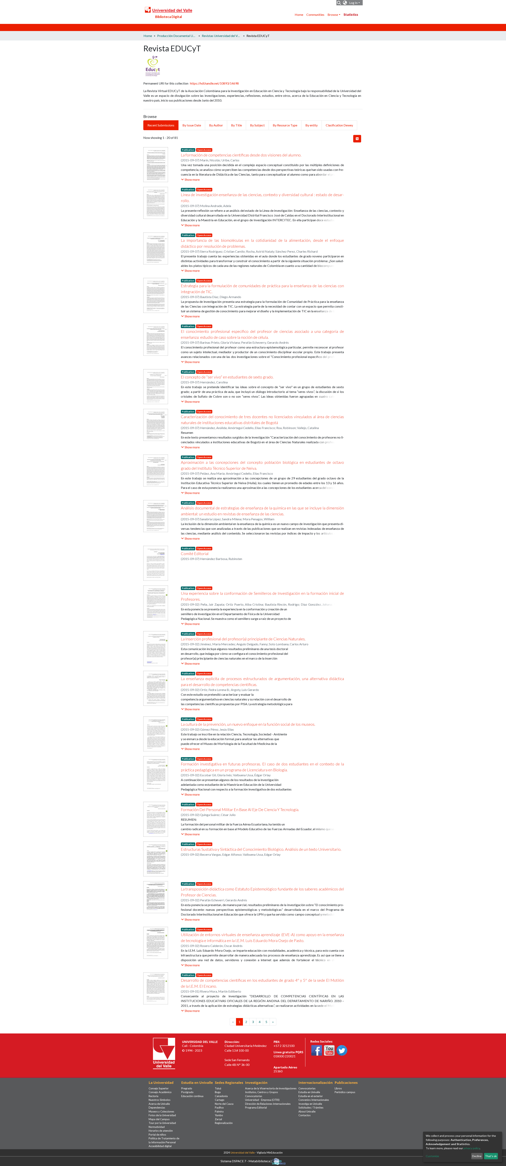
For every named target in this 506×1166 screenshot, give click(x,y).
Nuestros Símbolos (159, 1099)
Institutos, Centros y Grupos (261, 1092)
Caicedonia (221, 1096)
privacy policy (472, 1148)
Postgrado (187, 1092)
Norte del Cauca (224, 1103)
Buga (218, 1092)
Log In (353, 3)
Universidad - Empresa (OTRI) (262, 1099)
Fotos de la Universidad (162, 1115)
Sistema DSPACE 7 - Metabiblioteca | (246, 1161)
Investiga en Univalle (310, 1103)
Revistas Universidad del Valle (221, 36)
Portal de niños (157, 1134)
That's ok (491, 1156)
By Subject (257, 125)
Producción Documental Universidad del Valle (177, 36)
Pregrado (186, 1088)
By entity (311, 125)
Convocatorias (253, 1096)
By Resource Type (285, 125)
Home (299, 14)
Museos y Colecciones (161, 1111)
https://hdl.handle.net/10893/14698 (214, 83)
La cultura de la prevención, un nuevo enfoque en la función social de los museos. (248, 724)
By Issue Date (191, 125)
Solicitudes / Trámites (310, 1107)
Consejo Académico (160, 1092)
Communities (315, 14)
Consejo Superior (159, 1088)
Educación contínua (192, 1096)
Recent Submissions (160, 125)
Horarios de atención (161, 1130)
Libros (338, 1088)
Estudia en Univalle (309, 1092)
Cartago (219, 1099)
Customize (432, 1156)
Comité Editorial (195, 553)
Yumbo (219, 1115)
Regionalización (224, 1123)
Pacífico (219, 1107)
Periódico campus (345, 1092)
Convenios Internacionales (313, 1099)
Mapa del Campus (159, 1119)
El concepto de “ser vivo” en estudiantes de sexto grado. (227, 377)
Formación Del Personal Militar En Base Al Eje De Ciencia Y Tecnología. (240, 809)
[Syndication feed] (357, 138)
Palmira (219, 1111)
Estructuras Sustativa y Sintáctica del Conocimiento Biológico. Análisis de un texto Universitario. (261, 849)
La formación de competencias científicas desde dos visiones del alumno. (241, 154)
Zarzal (218, 1119)
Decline (476, 1156)
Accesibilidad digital (160, 1146)
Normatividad (157, 1126)
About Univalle (306, 1111)
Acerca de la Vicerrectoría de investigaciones (270, 1088)
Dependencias (157, 1107)
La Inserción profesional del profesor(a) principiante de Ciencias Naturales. (243, 638)
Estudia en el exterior (310, 1096)
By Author (216, 125)
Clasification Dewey (339, 125)
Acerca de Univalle (159, 1103)
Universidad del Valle (242, 1152)
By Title (236, 125)
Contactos (304, 1115)
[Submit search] (339, 2)
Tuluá (218, 1088)
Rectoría (153, 1096)
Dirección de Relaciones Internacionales (268, 1103)
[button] (345, 2)
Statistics (351, 14)
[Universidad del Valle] (164, 1053)
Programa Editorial (256, 1107)
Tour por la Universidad (162, 1123)
